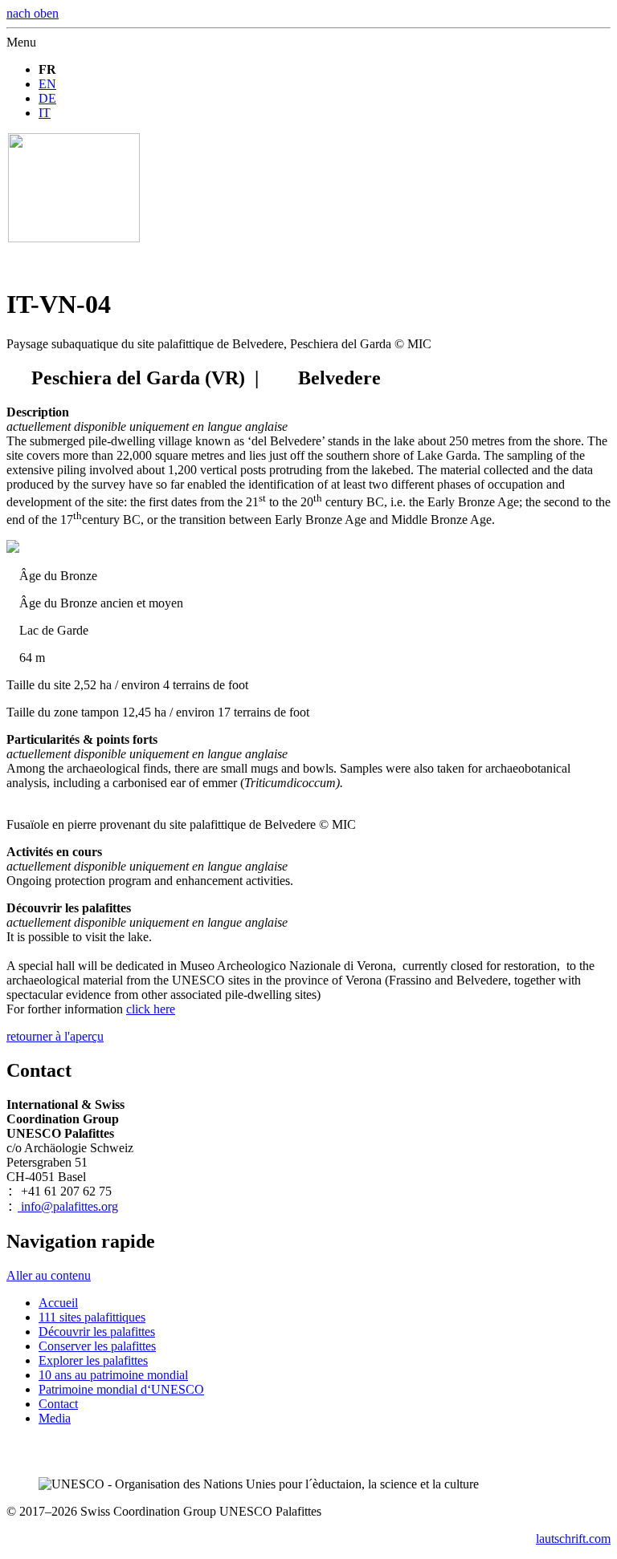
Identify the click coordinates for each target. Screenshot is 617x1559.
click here (150, 1009)
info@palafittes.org (68, 1206)
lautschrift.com (573, 1538)
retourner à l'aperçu (55, 1036)
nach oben (32, 13)
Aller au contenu (48, 1275)
